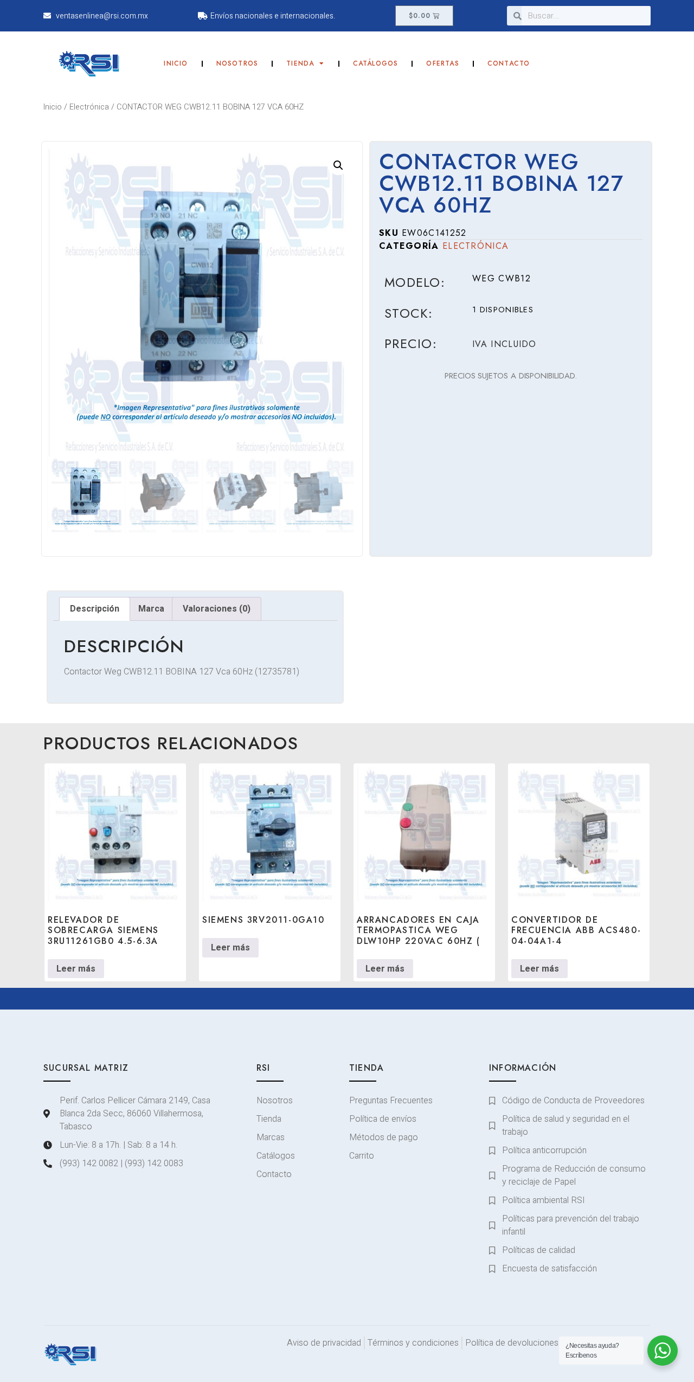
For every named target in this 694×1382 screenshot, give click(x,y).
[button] (338, 165)
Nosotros (237, 63)
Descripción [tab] (94, 608)
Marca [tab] (151, 608)
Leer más (75, 968)
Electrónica (89, 107)
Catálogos (376, 63)
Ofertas (442, 63)
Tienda (300, 63)
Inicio (176, 63)
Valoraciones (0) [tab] (216, 608)
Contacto (508, 63)
